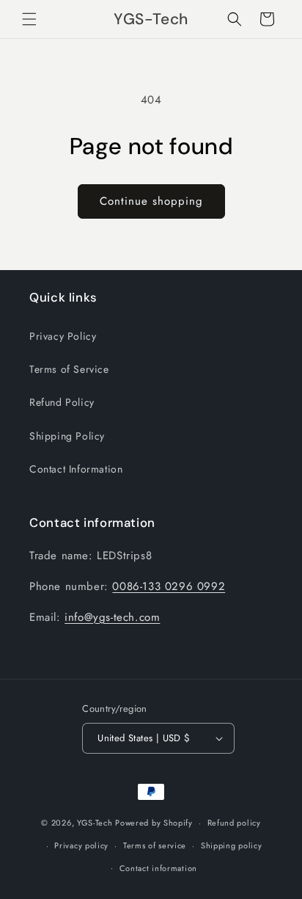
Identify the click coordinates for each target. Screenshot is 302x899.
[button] (29, 19)
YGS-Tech (95, 823)
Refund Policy (62, 402)
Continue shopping (151, 201)
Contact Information (75, 469)
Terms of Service (69, 369)
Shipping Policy (67, 436)
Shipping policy (231, 845)
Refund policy (234, 823)
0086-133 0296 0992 (168, 586)
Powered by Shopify (154, 823)
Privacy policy (81, 845)
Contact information (158, 868)
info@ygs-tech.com (112, 617)
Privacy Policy (62, 336)
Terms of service (154, 845)
